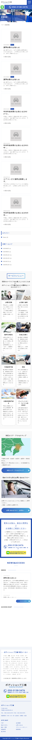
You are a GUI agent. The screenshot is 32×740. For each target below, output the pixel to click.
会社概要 (18, 723)
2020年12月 (6, 264)
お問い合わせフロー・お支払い (15, 510)
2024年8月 (6, 251)
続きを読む (8, 56)
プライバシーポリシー (21, 727)
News (5, 237)
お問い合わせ (19, 725)
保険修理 (3, 729)
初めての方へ (4, 725)
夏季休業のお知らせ (11, 47)
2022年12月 (6, 255)
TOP (2, 723)
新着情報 (18, 729)
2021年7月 (6, 261)
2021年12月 (6, 258)
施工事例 (3, 731)
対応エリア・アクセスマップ (15, 470)
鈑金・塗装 (4, 727)
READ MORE (23, 601)
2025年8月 (6, 248)
